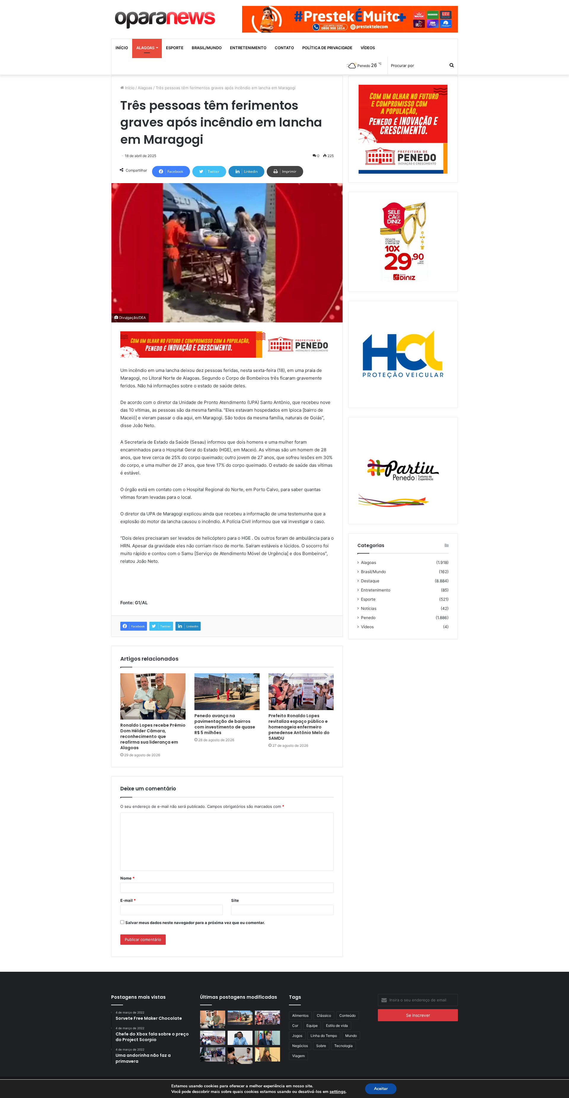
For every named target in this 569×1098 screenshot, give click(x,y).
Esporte (174, 47)
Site (235, 900)
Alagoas (145, 47)
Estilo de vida (337, 1025)
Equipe (312, 1025)
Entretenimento (248, 47)
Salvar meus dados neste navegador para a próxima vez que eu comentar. (195, 922)
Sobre (321, 1045)
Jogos (297, 1035)
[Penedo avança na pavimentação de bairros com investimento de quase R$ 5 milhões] (227, 691)
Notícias (368, 608)
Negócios (300, 1045)
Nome (127, 878)
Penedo (368, 617)
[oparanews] (166, 17)
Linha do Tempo (324, 1035)
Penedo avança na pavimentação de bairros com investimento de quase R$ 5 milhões (224, 724)
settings (338, 1091)
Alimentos (300, 1015)
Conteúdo (347, 1015)
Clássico (324, 1015)
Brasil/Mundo (207, 47)
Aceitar (381, 1088)
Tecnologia (343, 1045)
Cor (295, 1025)
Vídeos (368, 47)
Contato (284, 47)
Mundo (351, 1035)
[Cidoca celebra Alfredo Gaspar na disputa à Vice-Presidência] (267, 1038)
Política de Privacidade (327, 47)
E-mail (128, 900)
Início (122, 47)
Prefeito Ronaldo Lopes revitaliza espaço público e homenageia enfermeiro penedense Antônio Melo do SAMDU (299, 727)
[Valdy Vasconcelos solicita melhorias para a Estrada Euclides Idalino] (240, 1038)
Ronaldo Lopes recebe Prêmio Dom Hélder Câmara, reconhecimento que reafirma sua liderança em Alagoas (153, 736)
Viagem (298, 1056)
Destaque (370, 580)
